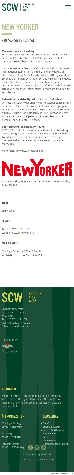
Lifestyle (23, 399)
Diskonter (35, 399)
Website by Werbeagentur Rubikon (37, 459)
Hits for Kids (50, 433)
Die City (47, 423)
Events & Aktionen (53, 430)
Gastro (55, 402)
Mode (5, 395)
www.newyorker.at (24, 232)
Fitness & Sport (52, 399)
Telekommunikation (34, 395)
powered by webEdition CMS (62, 473)
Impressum (49, 440)
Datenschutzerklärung (55, 443)
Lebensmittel (9, 406)
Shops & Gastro (52, 426)
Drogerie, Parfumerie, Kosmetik (31, 402)
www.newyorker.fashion (30, 150)
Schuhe (15, 395)
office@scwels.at (19, 326)
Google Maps (9, 351)
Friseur (6, 402)
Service (47, 437)
